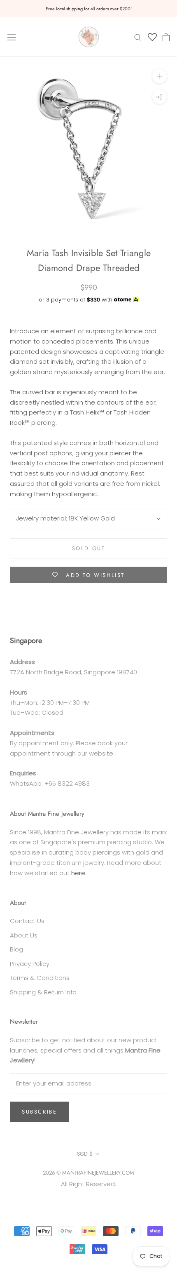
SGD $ (85, 1154)
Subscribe (39, 1112)
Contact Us (27, 920)
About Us (23, 935)
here (78, 873)
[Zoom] (159, 76)
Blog (16, 949)
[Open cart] (166, 37)
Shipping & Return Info (43, 992)
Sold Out (88, 548)
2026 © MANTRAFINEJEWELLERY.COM (88, 1173)
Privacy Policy (29, 963)
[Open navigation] (11, 36)
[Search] (138, 36)
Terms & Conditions (40, 977)
